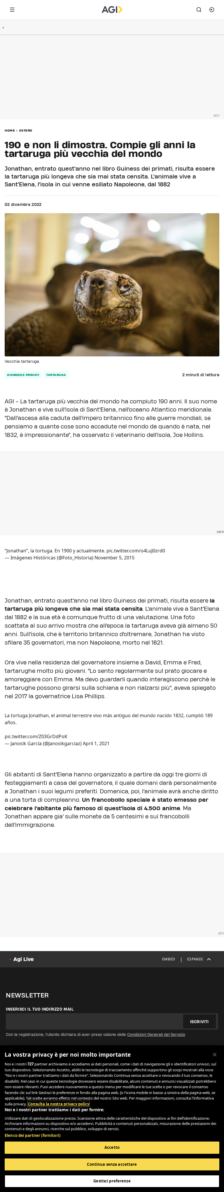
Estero (25, 130)
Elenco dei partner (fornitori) (32, 1135)
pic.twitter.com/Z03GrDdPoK (36, 736)
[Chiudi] (214, 1054)
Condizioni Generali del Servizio (156, 1034)
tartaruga (56, 375)
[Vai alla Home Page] (112, 9)
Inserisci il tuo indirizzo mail (40, 1009)
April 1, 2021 (96, 743)
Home (10, 130)
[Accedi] (212, 10)
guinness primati (23, 375)
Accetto (112, 1147)
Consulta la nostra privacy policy (58, 1104)
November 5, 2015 (114, 557)
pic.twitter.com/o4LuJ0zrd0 (135, 550)
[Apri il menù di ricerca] (199, 10)
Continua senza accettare (112, 1164)
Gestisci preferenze (111, 1181)
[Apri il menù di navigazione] (12, 10)
